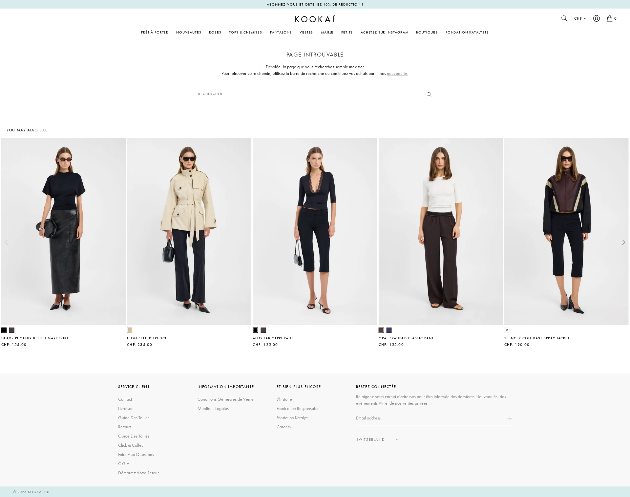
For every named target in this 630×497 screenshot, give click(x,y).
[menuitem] (188, 32)
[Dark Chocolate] (11, 330)
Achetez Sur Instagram (384, 32)
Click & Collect (131, 445)
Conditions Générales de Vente (226, 399)
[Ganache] (381, 330)
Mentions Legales (213, 408)
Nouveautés (188, 32)
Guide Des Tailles (133, 417)
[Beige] (129, 330)
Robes (215, 32)
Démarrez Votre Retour (138, 473)
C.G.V (123, 463)
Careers (284, 427)
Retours (124, 427)
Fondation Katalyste (467, 32)
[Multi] (507, 330)
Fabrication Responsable (298, 408)
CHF (578, 18)
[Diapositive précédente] (6, 242)
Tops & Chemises (245, 32)
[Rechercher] (429, 94)
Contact (125, 399)
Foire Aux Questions (136, 454)
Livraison (126, 408)
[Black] (4, 330)
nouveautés (397, 73)
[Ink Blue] (389, 330)
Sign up (508, 418)
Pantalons (281, 32)
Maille (327, 32)
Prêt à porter (154, 32)
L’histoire (284, 399)
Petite (347, 32)
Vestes (306, 32)
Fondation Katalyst (292, 417)
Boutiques (426, 32)
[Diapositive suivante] (624, 242)
